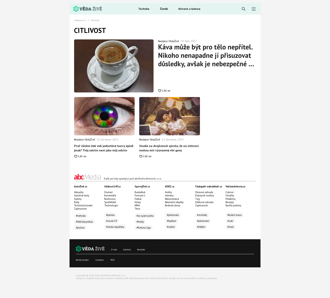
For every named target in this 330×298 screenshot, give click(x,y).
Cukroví (230, 192)
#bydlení (171, 221)
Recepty (230, 202)
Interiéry (169, 195)
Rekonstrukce (172, 199)
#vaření (171, 227)
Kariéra (127, 249)
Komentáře (110, 195)
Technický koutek (83, 205)
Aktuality (78, 192)
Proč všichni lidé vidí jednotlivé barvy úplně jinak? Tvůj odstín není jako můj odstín (103, 148)
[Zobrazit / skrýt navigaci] (254, 9)
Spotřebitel (110, 202)
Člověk (164, 9)
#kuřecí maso (234, 215)
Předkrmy (230, 199)
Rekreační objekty (174, 202)
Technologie (111, 205)
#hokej (140, 221)
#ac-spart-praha (145, 215)
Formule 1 (140, 195)
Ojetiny (78, 199)
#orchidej (202, 215)
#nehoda (81, 215)
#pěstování (173, 215)
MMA (137, 205)
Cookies (99, 259)
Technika (143, 9)
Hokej (138, 202)
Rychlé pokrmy (233, 205)
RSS (113, 259)
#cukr (230, 221)
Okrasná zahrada (204, 192)
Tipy (197, 199)
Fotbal (138, 199)
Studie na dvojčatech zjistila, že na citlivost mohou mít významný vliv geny (169, 148)
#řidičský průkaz (84, 221)
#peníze (110, 215)
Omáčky (230, 195)
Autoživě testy (81, 195)
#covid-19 (111, 221)
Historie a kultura (189, 9)
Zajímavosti (80, 208)
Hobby (168, 192)
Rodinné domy (172, 205)
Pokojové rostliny (204, 195)
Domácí (108, 192)
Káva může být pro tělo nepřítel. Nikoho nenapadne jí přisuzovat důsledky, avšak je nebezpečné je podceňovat (206, 55)
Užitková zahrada (204, 202)
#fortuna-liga (144, 227)
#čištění (201, 227)
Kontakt (141, 249)
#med (230, 227)
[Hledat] (243, 9)
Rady (76, 202)
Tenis (137, 208)
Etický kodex (82, 259)
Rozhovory (110, 199)
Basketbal (140, 192)
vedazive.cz (80, 20)
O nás (114, 249)
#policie (80, 227)
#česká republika (115, 227)
